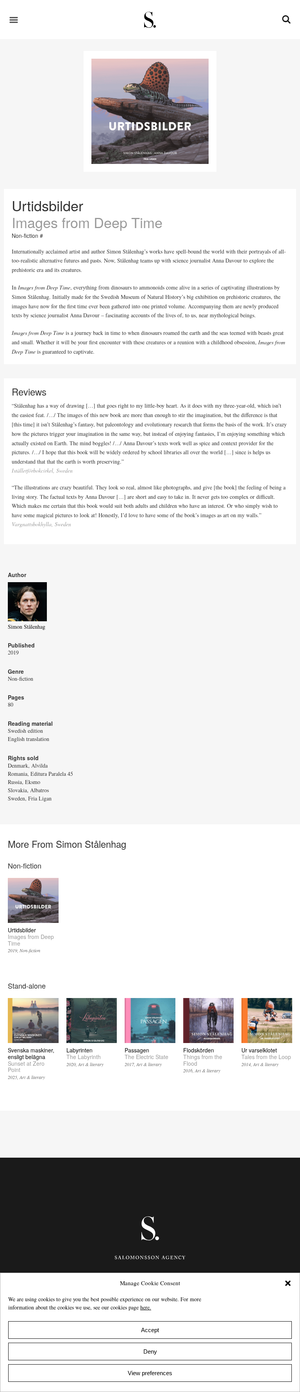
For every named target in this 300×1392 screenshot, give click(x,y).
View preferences (150, 1373)
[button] (288, 1283)
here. (145, 1307)
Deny (150, 1351)
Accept (150, 1330)
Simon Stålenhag (26, 626)
